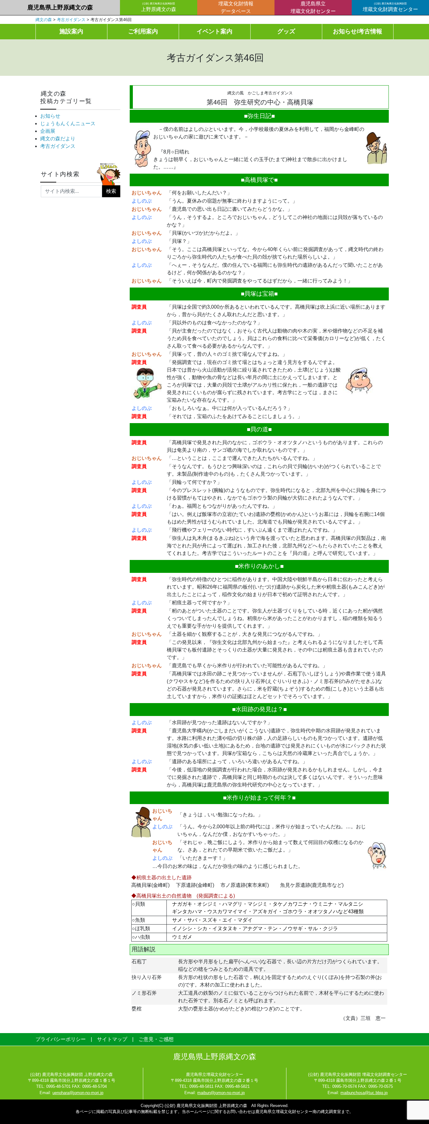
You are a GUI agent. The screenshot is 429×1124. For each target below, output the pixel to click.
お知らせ (50, 116)
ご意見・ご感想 (156, 1039)
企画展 (47, 131)
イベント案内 (214, 31)
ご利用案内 (143, 31)
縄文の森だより (57, 138)
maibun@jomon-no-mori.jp (221, 1092)
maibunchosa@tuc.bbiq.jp (364, 1092)
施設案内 (71, 31)
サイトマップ (112, 1039)
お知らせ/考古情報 (357, 31)
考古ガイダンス (57, 146)
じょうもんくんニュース (67, 123)
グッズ (286, 31)
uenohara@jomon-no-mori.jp (77, 1092)
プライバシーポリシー (60, 1039)
